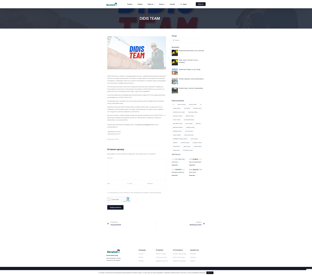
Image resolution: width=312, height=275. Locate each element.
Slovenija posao (197, 142)
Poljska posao (189, 131)
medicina (198, 123)
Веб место (150, 183)
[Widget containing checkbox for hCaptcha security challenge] (118, 199)
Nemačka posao (190, 127)
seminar (175, 142)
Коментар (110, 158)
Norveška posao (177, 131)
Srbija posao (187, 146)
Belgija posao (193, 104)
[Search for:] (188, 40)
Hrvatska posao (190, 115)
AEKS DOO (192, 172)
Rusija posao (194, 138)
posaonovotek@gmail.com (145, 124)
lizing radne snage (189, 119)
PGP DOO (175, 162)
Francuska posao (193, 112)
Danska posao (177, 108)
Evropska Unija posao (179, 112)
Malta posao (189, 123)
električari (187, 108)
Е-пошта (130, 183)
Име (108, 183)
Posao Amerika (177, 135)
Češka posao (176, 150)
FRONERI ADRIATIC (178, 172)
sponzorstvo (176, 146)
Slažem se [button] (209, 272)
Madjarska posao (177, 123)
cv (200, 104)
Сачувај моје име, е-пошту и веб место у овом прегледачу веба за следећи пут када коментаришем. (135, 192)
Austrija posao (181, 104)
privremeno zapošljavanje (180, 138)
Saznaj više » (175, 165)
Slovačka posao (185, 142)
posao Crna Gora (188, 135)
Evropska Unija (197, 108)
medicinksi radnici (178, 127)
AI (173, 104)
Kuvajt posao (176, 119)
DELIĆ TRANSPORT (195, 162)
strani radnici (198, 146)
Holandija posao (177, 115)
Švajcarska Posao (188, 150)
